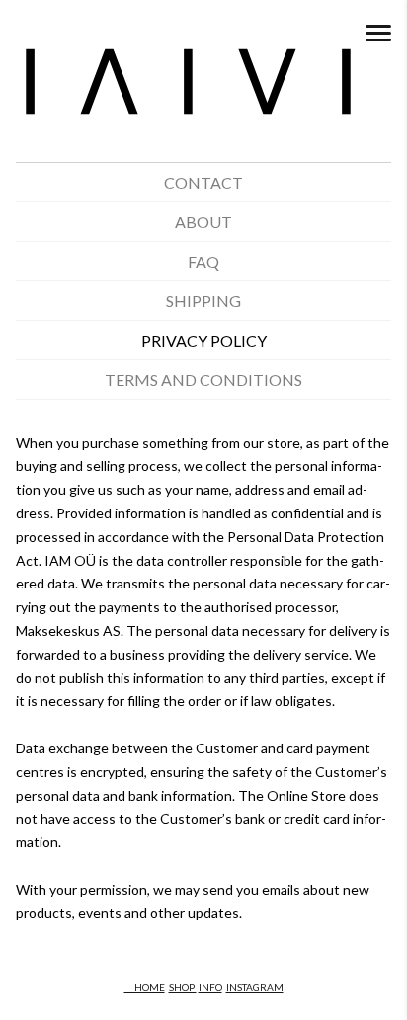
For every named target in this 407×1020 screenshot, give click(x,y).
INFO (210, 987)
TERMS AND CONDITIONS (203, 379)
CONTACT (203, 182)
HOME (144, 987)
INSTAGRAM (255, 987)
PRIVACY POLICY (204, 340)
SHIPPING (203, 300)
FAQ (203, 261)
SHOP (183, 987)
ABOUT (203, 221)
